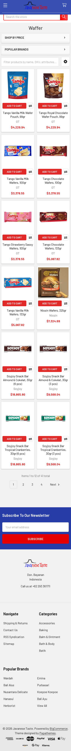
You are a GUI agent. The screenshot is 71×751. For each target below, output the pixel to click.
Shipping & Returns (15, 623)
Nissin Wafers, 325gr (53, 310)
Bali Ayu (42, 699)
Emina (41, 678)
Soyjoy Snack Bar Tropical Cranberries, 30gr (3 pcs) (53, 449)
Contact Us (10, 630)
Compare (30, 106)
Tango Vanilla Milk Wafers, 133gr (18, 312)
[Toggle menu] (5, 5)
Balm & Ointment (49, 637)
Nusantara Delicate (15, 692)
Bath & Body (47, 643)
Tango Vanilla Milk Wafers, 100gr (18, 180)
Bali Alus (8, 685)
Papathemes (47, 733)
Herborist (9, 705)
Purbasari (43, 685)
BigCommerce (59, 728)
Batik (42, 650)
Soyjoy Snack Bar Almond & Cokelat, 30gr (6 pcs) (17, 380)
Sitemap (8, 643)
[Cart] (65, 5)
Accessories (47, 623)
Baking (43, 630)
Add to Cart (14, 105)
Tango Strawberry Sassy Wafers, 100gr (17, 246)
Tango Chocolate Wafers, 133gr (53, 246)
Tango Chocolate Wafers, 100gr (53, 180)
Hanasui (8, 699)
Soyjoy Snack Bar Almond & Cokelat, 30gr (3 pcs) (53, 380)
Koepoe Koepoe (47, 692)
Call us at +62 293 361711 (35, 586)
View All (42, 705)
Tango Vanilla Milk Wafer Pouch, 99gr (18, 114)
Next (53, 484)
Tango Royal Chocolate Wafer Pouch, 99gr (53, 114)
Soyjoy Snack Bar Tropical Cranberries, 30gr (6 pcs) (18, 449)
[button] (65, 61)
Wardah (8, 678)
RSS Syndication (13, 637)
